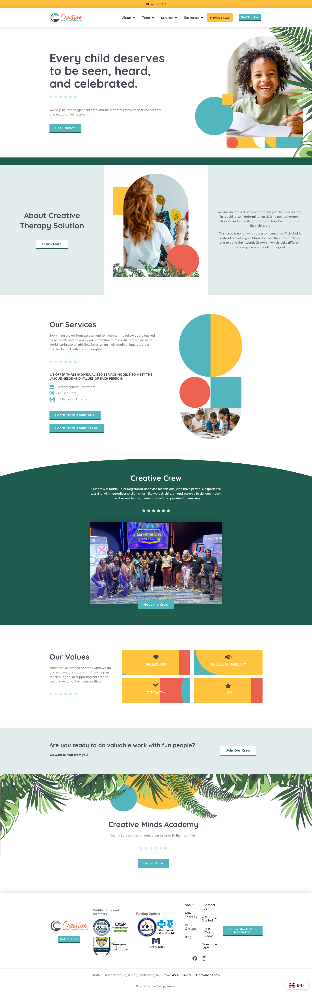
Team (146, 17)
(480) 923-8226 (219, 17)
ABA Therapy (191, 915)
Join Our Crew (209, 932)
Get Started (207, 918)
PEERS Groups (190, 927)
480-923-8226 (183, 975)
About (126, 17)
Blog (188, 937)
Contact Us (209, 906)
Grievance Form (209, 946)
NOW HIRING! (156, 4)
